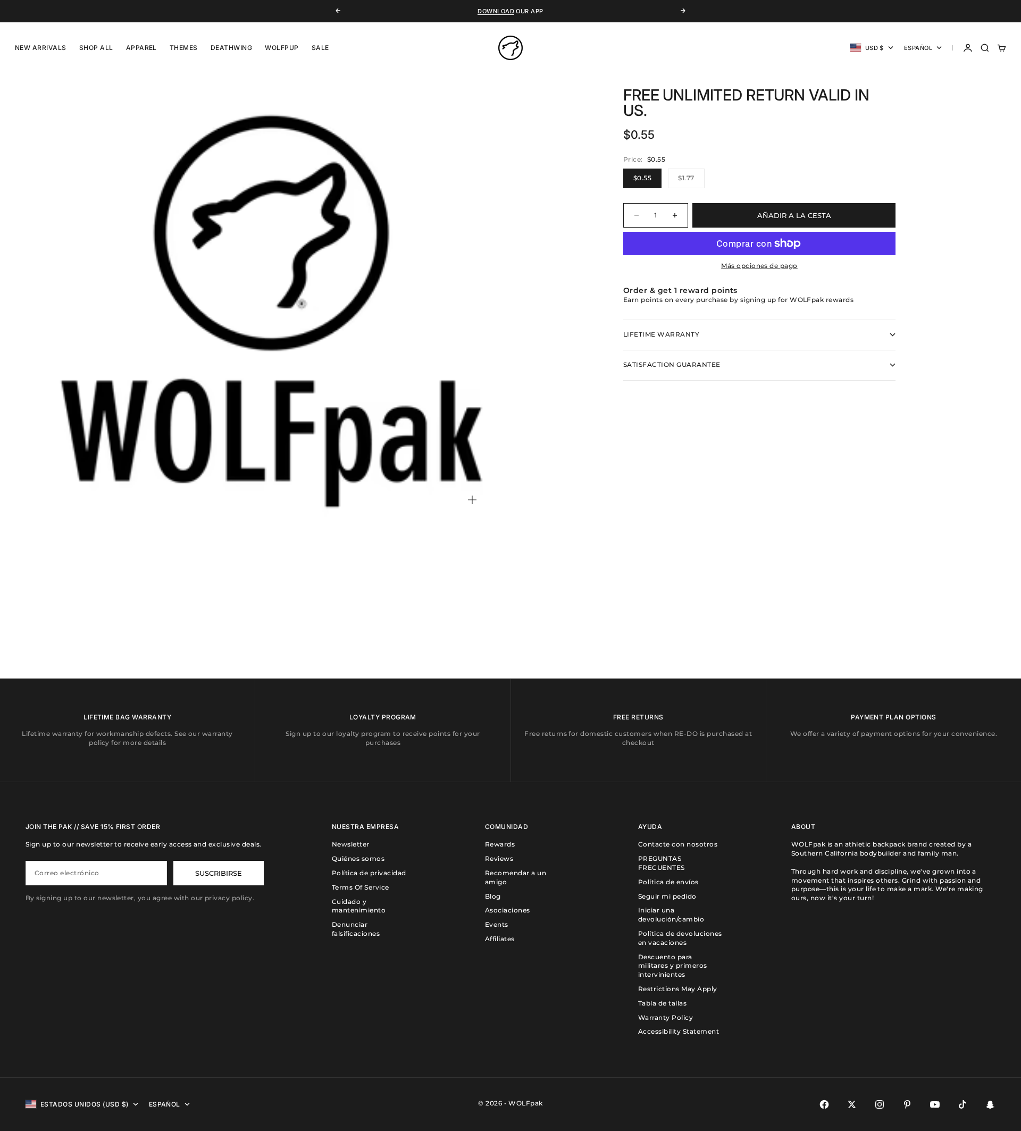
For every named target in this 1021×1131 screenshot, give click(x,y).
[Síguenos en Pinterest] (907, 1104)
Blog (493, 896)
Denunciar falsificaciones (356, 928)
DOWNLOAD (496, 11)
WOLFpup (281, 48)
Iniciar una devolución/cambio (671, 914)
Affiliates (500, 939)
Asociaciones (507, 910)
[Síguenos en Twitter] (852, 1104)
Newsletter (351, 844)
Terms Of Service (360, 887)
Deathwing (231, 48)
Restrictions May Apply (677, 989)
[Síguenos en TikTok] (962, 1104)
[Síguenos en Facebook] (824, 1104)
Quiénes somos (358, 858)
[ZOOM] (472, 499)
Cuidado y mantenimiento (359, 906)
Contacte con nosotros (677, 844)
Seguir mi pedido (667, 896)
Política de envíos (668, 882)
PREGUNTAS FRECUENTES (661, 863)
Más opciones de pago (759, 266)
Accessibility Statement (678, 1031)
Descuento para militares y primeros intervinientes (672, 966)
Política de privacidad (369, 873)
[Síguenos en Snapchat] (990, 1104)
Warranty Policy (665, 1017)
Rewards (500, 844)
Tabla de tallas (662, 1003)
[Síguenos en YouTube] (935, 1104)
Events (496, 924)
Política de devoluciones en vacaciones (680, 937)
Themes (184, 48)
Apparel (141, 48)
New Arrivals (40, 48)
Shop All (96, 48)
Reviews (499, 858)
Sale (320, 48)
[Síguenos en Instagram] (879, 1104)
